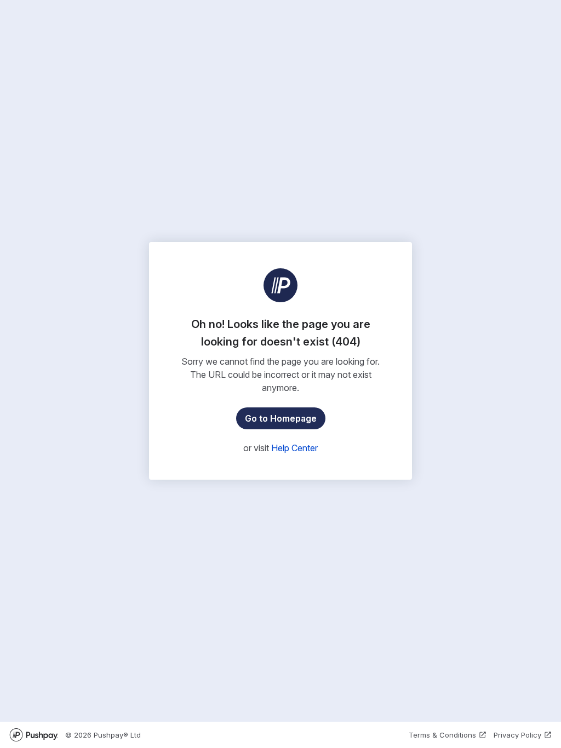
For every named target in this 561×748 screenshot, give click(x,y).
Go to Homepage (281, 418)
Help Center (294, 447)
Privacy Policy (517, 734)
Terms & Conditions (442, 734)
